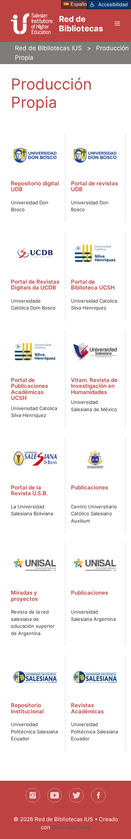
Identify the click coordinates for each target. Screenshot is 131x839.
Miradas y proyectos (24, 595)
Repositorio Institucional (27, 708)
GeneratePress (71, 827)
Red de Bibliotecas (81, 23)
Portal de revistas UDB (94, 186)
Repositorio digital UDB (35, 186)
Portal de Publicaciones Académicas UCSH (29, 389)
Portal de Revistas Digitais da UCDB (35, 284)
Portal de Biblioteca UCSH (93, 284)
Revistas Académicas (87, 708)
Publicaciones (89, 487)
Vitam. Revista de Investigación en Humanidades (94, 386)
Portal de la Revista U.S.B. (29, 490)
